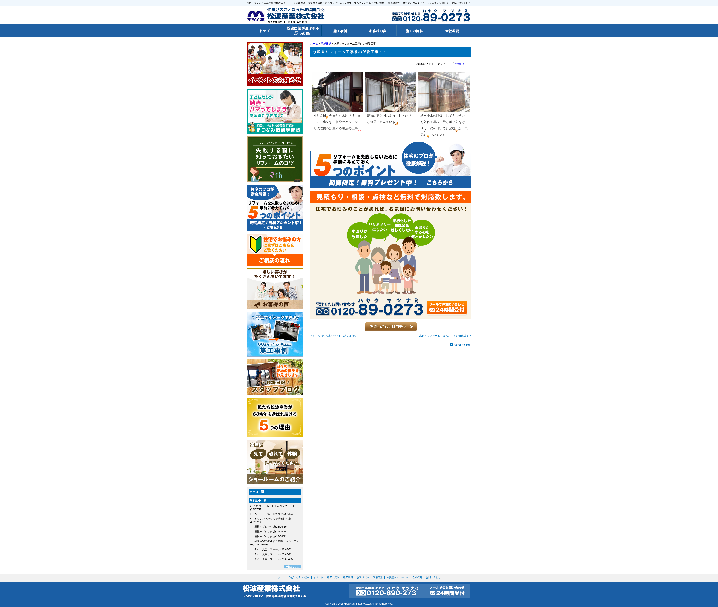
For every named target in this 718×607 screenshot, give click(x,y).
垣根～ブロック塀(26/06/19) (271, 526)
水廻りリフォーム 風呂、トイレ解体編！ (444, 335)
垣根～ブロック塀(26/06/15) (271, 531)
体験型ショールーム (397, 577)
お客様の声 (363, 577)
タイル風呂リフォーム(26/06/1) (272, 554)
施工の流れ (333, 577)
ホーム (314, 43)
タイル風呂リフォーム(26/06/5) (272, 549)
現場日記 (326, 43)
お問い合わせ (433, 577)
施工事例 (348, 577)
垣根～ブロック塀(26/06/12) (271, 536)
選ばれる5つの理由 (299, 577)
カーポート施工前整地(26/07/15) (273, 513)
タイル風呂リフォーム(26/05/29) (273, 559)
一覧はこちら (292, 566)
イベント (318, 577)
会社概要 (417, 577)
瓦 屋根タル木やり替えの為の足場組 (335, 335)
